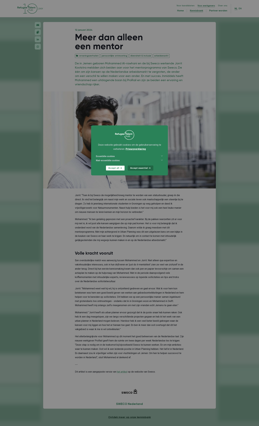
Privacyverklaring (136, 148)
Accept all (113, 168)
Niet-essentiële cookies (108, 160)
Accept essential (139, 168)
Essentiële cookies (105, 156)
